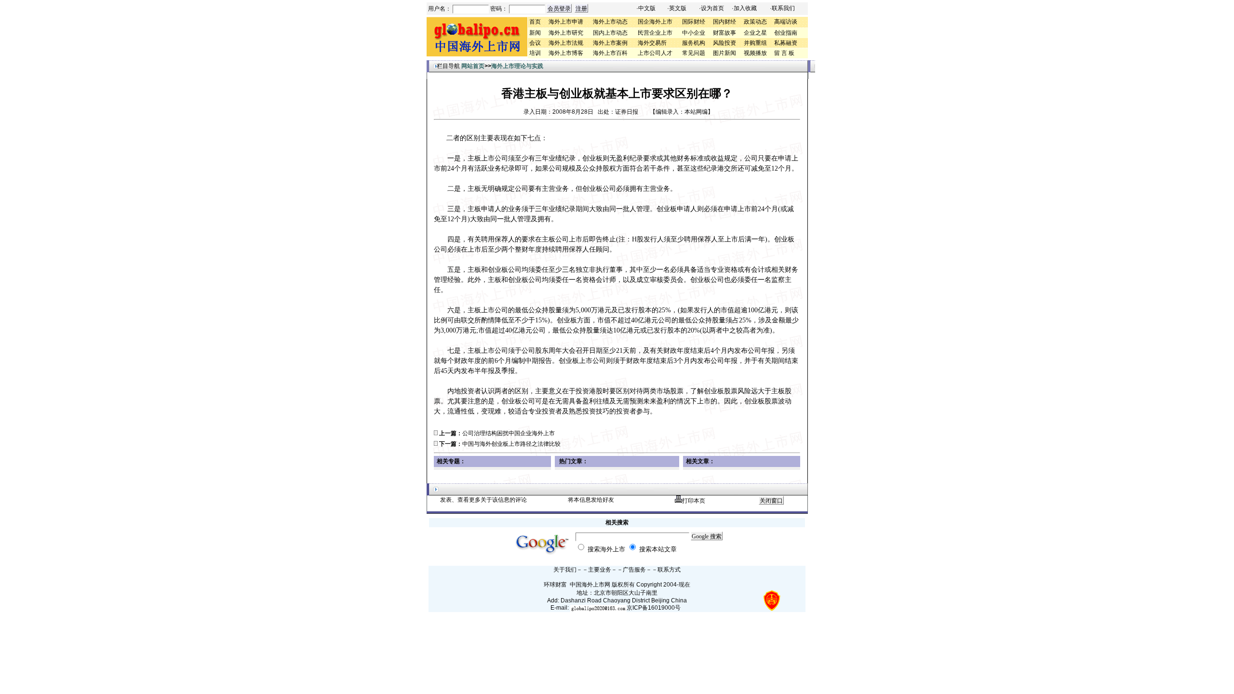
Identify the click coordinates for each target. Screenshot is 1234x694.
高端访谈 (785, 21)
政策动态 (755, 21)
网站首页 (472, 66)
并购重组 (755, 43)
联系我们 (783, 8)
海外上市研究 (566, 32)
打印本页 (693, 500)
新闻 (535, 32)
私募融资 (785, 43)
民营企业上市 (655, 32)
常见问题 (693, 53)
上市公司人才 (655, 53)
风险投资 (724, 43)
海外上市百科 (610, 53)
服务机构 (693, 43)
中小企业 (693, 32)
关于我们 (565, 569)
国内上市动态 (610, 32)
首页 (535, 21)
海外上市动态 (610, 21)
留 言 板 (784, 53)
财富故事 (724, 32)
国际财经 (693, 21)
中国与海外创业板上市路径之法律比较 (511, 443)
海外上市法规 (566, 43)
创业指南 (785, 32)
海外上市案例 (610, 43)
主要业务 (599, 569)
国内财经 (724, 21)
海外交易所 (652, 43)
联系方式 (669, 569)
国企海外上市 (655, 21)
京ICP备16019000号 (654, 607)
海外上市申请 (566, 21)
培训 (535, 53)
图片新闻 (724, 53)
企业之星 (755, 32)
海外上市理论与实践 (517, 66)
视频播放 (755, 53)
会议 (535, 43)
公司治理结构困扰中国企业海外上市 (508, 433)
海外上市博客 (566, 53)
